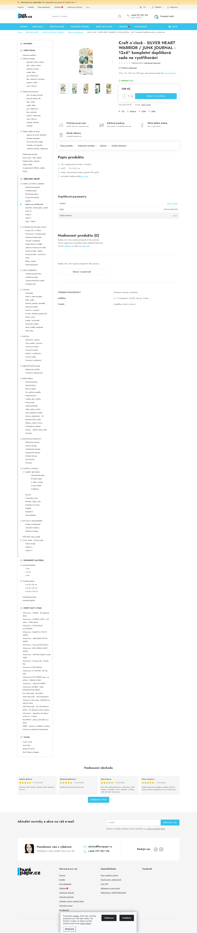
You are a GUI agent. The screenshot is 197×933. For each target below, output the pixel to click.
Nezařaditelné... (31, 515)
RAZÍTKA (26, 336)
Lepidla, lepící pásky (32, 472)
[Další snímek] (112, 61)
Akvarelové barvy (31, 382)
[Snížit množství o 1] (124, 96)
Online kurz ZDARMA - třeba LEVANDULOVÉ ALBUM (33, 688)
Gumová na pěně (31, 350)
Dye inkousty (29, 459)
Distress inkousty (31, 446)
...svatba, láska (30, 72)
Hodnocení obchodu (74, 7)
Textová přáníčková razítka (34, 280)
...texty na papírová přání (34, 95)
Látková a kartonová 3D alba (35, 247)
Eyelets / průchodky (32, 320)
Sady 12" (28, 211)
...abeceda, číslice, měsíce (34, 62)
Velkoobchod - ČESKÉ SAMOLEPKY (113, 893)
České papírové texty (30, 154)
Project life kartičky (32, 197)
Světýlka (28, 508)
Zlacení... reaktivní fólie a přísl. (36, 430)
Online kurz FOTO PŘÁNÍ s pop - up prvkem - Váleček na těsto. (36, 678)
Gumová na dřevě (31, 347)
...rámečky (29, 126)
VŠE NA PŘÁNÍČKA (30, 270)
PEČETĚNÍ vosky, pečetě (31, 537)
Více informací (170, 73)
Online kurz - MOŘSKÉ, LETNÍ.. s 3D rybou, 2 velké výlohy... (36, 620)
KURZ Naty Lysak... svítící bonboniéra (36, 697)
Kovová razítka (30, 357)
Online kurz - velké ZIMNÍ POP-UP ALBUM (35, 639)
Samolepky (29, 293)
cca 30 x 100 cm (31, 591)
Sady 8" (28, 214)
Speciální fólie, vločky (33, 419)
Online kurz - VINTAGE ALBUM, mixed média (37, 656)
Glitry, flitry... (30, 331)
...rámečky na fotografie (33, 145)
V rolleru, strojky (37, 482)
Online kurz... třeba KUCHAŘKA (34, 683)
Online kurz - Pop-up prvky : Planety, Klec (36, 662)
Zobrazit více (98, 799)
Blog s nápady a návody (109, 875)
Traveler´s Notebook (32, 241)
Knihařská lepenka (29, 565)
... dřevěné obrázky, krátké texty (36, 148)
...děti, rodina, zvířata (33, 65)
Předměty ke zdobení (33, 426)
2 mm (27, 575)
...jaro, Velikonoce (31, 76)
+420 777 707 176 (139, 15)
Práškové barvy (30, 395)
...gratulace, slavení (32, 69)
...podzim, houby (31, 82)
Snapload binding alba (33, 237)
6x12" (175, 215)
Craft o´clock (146, 105)
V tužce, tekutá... (36, 485)
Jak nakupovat (64, 910)
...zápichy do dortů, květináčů (35, 135)
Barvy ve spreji (30, 389)
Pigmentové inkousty (32, 452)
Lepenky (28, 201)
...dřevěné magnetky (32, 138)
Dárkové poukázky (29, 55)
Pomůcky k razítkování (33, 360)
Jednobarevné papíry (32, 187)
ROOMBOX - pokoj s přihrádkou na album (35, 721)
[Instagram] (161, 849)
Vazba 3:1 (28, 550)
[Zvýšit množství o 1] (132, 96)
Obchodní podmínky (66, 897)
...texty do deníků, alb (33, 98)
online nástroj (85, 923)
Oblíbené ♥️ (58, 7)
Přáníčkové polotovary (33, 274)
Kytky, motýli (29, 300)
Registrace (174, 7)
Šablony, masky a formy (33, 423)
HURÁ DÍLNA (29, 50)
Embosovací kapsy (31, 531)
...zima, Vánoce (31, 86)
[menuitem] (24, 26)
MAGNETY (29, 512)
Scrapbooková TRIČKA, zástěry (34, 168)
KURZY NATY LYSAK (33, 608)
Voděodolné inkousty (32, 449)
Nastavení (69, 929)
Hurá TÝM (104, 884)
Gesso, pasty (29, 402)
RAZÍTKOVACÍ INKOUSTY (32, 439)
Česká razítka (27, 164)
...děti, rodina (30, 102)
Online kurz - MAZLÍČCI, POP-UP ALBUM (35, 633)
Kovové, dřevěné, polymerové (36, 313)
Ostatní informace (118, 145)
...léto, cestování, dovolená (34, 79)
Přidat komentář (82, 272)
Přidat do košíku (156, 96)
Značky (27, 737)
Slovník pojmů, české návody (111, 880)
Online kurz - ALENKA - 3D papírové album (36, 614)
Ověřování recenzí (66, 906)
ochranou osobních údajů (156, 829)
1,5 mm (28, 572)
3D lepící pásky (36, 479)
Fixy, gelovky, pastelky (33, 392)
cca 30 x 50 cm (31, 588)
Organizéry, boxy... (32, 498)
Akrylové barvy (30, 385)
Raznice (28, 495)
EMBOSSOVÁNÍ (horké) (31, 366)
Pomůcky (28, 433)
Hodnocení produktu (86, 145)
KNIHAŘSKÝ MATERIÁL (34, 560)
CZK (144, 7)
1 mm (27, 568)
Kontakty (31, 7)
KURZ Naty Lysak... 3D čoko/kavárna (36, 706)
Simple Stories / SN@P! (34, 244)
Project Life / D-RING (33, 230)
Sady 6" (28, 218)
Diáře (27, 258)
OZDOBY (26, 290)
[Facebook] (156, 849)
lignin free (84, 176)
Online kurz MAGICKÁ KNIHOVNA (35, 729)
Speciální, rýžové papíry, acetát (36, 208)
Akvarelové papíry (31, 194)
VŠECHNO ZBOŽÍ (32, 179)
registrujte (86, 246)
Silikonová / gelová (32, 340)
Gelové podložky (31, 406)
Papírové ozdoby (31, 307)
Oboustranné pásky (37, 475)
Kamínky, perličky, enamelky (35, 303)
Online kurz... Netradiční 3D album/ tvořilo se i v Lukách (36, 714)
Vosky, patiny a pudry (32, 409)
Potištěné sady (30, 284)
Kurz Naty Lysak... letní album (33, 693)
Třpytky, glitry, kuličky (33, 399)
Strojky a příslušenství (33, 524)
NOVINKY (28, 43)
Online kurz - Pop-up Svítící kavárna (35, 645)
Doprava (21, 7)
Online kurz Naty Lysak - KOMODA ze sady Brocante (36, 701)
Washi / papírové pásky (33, 296)
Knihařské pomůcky (29, 597)
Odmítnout (109, 918)
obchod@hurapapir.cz (100, 846)
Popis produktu (66, 145)
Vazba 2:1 (28, 547)
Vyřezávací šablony (32, 528)
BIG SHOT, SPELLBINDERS (32, 521)
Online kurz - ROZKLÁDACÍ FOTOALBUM (33, 627)
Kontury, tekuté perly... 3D (34, 416)
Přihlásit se (170, 822)
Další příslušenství (31, 265)
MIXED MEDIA (28, 378)
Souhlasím (126, 918)
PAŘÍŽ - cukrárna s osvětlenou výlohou (36, 726)
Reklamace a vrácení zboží (110, 888)
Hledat (119, 16)
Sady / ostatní (30, 221)
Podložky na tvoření (32, 505)
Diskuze (103, 145)
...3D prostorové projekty (34, 142)
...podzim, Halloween (33, 115)
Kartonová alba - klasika (33, 251)
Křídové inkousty (31, 456)
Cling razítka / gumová (33, 343)
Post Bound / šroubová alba (35, 234)
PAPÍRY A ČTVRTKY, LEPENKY (33, 184)
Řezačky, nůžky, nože (32, 501)
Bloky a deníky (30, 261)
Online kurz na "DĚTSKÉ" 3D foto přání (35, 672)
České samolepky (29, 59)
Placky (25, 171)
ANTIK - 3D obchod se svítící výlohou (36, 710)
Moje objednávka (44, 7)
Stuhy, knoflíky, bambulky (34, 327)
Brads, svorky (30, 317)
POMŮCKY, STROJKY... (31, 468)
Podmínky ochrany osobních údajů (71, 901)
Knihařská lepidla (29, 600)
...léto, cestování (31, 112)
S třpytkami (35, 489)
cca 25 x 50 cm (31, 584)
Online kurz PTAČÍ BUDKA (32, 667)
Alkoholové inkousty (32, 442)
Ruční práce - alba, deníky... (32, 158)
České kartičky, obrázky (31, 161)
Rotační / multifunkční (33, 353)
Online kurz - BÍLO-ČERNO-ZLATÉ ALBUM (35, 649)
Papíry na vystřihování (34, 204)
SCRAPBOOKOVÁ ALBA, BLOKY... (35, 227)
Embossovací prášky (32, 369)
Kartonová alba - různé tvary (35, 254)
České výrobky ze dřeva (31, 131)
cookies (76, 916)
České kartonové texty (30, 92)
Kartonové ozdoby (32, 324)
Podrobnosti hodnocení (152, 63)
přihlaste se (69, 246)
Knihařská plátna (28, 581)
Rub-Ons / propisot (32, 310)
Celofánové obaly (31, 277)
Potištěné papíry (31, 190)
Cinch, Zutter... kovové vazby (33, 540)
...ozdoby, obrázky (32, 122)
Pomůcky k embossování (34, 373)
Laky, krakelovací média (33, 413)
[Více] (172, 26)
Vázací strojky (30, 544)
